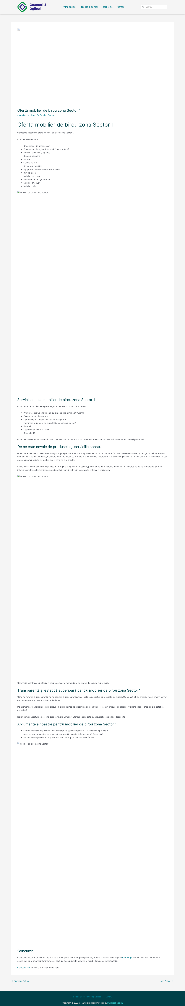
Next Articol (166, 981)
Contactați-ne (23, 967)
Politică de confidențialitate (87, 997)
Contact (121, 6)
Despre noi (108, 6)
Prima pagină (69, 6)
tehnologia (127, 957)
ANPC (109, 997)
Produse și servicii (89, 6)
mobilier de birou (27, 115)
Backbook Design (115, 1003)
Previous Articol (20, 981)
